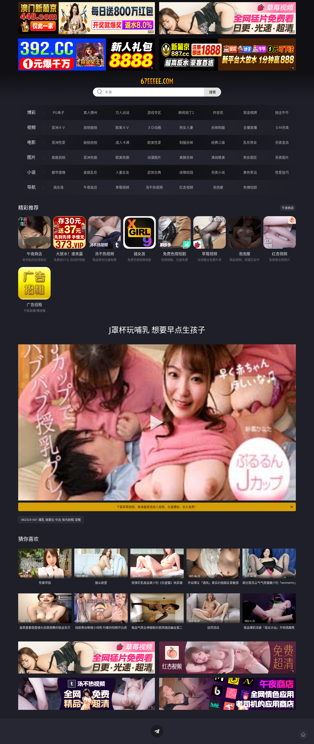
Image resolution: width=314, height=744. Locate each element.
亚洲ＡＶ (58, 127)
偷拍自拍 (90, 142)
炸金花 (218, 112)
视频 (31, 127)
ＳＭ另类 (282, 127)
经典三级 (218, 142)
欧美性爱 (154, 142)
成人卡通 (122, 142)
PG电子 (58, 112)
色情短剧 (250, 187)
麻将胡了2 (186, 112)
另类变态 (282, 142)
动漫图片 (154, 157)
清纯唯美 (218, 157)
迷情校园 (186, 172)
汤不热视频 (154, 187)
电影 (31, 142)
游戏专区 (154, 112)
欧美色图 (122, 157)
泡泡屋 (218, 187)
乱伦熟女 (250, 142)
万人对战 (122, 112)
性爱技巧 (282, 172)
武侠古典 (154, 172)
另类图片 (282, 157)
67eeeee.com (157, 81)
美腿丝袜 (186, 157)
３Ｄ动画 (154, 127)
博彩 (31, 112)
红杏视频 (186, 187)
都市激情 (58, 172)
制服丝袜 (186, 142)
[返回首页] (303, 734)
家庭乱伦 (90, 172)
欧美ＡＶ (122, 127)
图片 (31, 157)
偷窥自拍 (58, 157)
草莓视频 (122, 187)
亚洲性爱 (58, 142)
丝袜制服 (218, 127)
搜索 (212, 92)
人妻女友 (122, 172)
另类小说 (218, 172)
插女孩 (58, 187)
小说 (31, 172)
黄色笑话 (250, 172)
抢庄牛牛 (282, 112)
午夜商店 (90, 187)
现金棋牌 (250, 112)
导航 (31, 187)
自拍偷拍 (90, 127)
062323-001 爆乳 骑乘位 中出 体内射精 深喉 (51, 520)
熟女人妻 (186, 127)
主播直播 (250, 127)
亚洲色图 (90, 157)
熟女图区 (250, 157)
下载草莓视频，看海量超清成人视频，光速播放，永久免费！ (157, 507)
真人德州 (90, 112)
